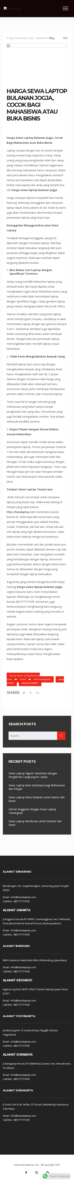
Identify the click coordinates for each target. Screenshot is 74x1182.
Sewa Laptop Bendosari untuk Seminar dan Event (35, 823)
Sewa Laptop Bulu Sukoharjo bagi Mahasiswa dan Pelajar (37, 787)
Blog (51, 38)
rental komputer (42, 679)
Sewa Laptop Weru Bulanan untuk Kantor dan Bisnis (37, 799)
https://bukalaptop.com (21, 512)
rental (23, 679)
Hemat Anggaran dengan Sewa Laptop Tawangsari (32, 811)
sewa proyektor (30, 683)
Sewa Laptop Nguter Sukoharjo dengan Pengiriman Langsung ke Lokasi (33, 775)
